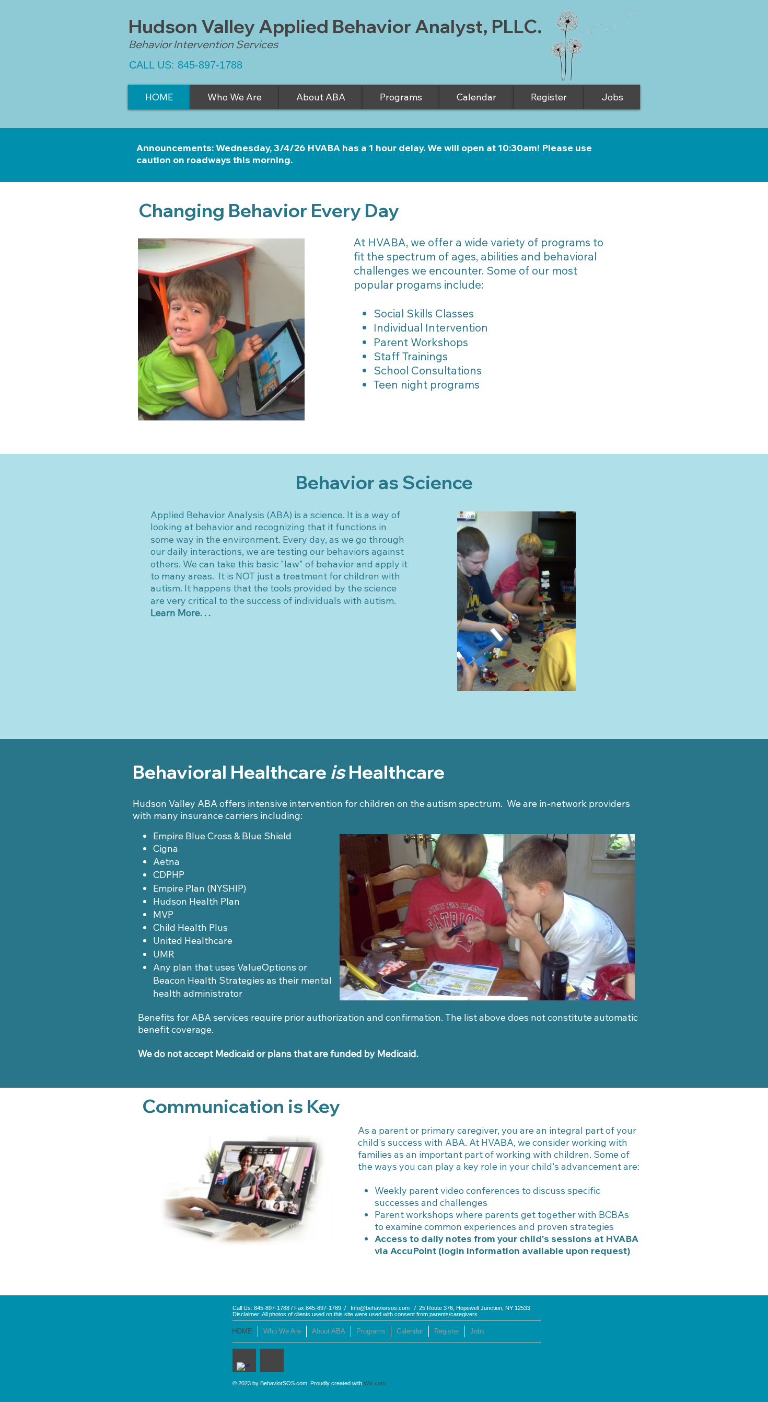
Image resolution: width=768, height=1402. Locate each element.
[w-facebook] (243, 1368)
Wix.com (375, 1383)
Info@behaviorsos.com (380, 1308)
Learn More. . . (181, 613)
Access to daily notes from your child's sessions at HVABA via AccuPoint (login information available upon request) (506, 1245)
